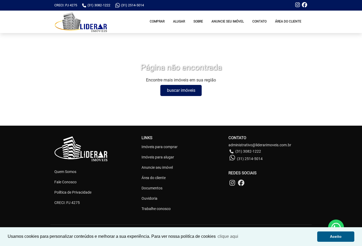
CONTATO (259, 21)
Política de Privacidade (72, 192)
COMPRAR (157, 21)
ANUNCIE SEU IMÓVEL (227, 21)
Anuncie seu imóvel (157, 167)
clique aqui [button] (228, 236)
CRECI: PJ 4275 (67, 203)
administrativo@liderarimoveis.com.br (259, 145)
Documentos (152, 188)
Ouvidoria (149, 198)
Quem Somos (65, 172)
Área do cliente (154, 178)
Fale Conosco (65, 182)
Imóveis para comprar (160, 147)
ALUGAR (179, 21)
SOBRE (198, 21)
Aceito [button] (336, 236)
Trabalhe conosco (156, 209)
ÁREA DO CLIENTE (288, 21)
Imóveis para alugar (158, 157)
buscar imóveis (181, 90)
